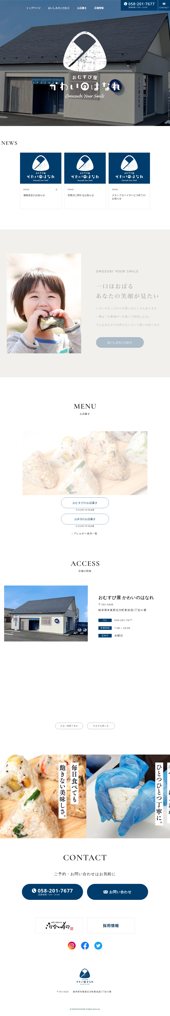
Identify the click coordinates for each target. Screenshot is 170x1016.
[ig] (72, 946)
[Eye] (59, 926)
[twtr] (98, 946)
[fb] (85, 946)
